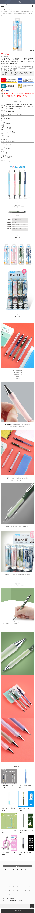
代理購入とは (9, 90)
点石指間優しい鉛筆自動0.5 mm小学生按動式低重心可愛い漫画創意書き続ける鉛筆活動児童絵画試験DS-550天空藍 (17, 13)
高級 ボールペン (12, 10)
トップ (3, 10)
